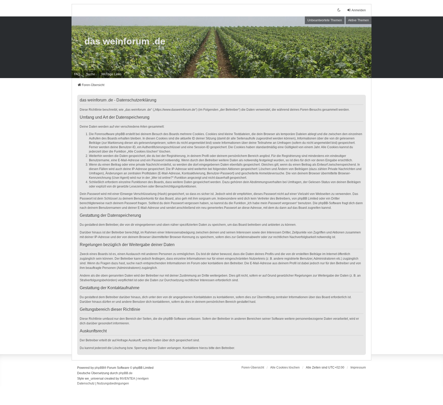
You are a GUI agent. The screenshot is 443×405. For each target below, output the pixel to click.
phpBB (99, 368)
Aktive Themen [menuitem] (358, 20)
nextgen (143, 378)
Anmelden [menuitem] (358, 10)
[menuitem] (111, 74)
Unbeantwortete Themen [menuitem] (324, 20)
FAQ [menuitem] (77, 74)
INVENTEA (127, 378)
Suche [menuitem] (90, 74)
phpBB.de (126, 373)
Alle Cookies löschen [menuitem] (285, 367)
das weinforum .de (124, 41)
